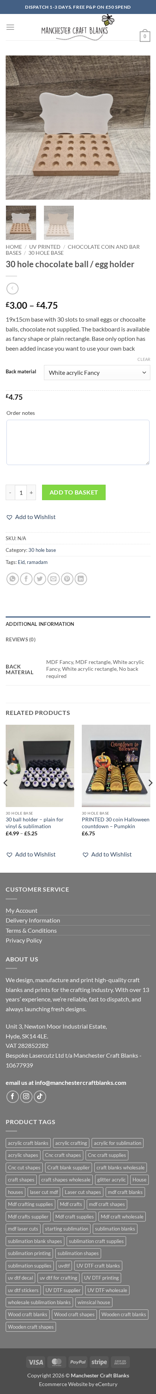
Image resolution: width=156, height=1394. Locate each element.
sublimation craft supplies (96, 1241)
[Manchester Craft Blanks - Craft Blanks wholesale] (78, 27)
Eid (21, 562)
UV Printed (45, 247)
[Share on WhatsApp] (12, 579)
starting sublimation (66, 1229)
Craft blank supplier (68, 1167)
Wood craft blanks (27, 1314)
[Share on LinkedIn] (81, 579)
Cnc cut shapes (24, 1167)
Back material (21, 371)
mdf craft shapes (107, 1204)
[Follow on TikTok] (40, 1097)
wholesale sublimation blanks (39, 1302)
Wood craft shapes (74, 1314)
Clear (143, 359)
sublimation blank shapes (35, 1241)
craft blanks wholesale (121, 1167)
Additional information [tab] (40, 624)
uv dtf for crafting (58, 1278)
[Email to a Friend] (53, 579)
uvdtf (64, 1266)
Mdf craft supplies (74, 1217)
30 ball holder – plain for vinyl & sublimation (35, 822)
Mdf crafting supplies (30, 1204)
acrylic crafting (71, 1143)
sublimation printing (29, 1253)
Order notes (20, 413)
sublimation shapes (78, 1253)
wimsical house (94, 1302)
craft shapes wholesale (65, 1180)
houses (15, 1192)
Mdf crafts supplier (28, 1217)
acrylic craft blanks (28, 1143)
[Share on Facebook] (26, 579)
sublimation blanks (115, 1229)
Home (14, 247)
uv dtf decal (20, 1278)
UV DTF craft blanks (98, 1266)
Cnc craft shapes (63, 1155)
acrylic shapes (23, 1155)
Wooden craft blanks (123, 1314)
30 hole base (46, 253)
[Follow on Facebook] (12, 1097)
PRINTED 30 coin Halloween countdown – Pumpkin (116, 822)
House (140, 1180)
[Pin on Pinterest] (67, 579)
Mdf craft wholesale (122, 1217)
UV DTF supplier (63, 1290)
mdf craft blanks (125, 1192)
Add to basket (74, 492)
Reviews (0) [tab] (21, 639)
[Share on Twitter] (40, 579)
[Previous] (18, 127)
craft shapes (21, 1180)
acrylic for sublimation (117, 1143)
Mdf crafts (71, 1204)
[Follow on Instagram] (26, 1097)
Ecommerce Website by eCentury (78, 1384)
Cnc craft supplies (107, 1155)
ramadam (37, 562)
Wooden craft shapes (31, 1327)
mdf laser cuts (23, 1229)
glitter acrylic (111, 1180)
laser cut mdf (44, 1192)
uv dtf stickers (23, 1290)
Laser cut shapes (83, 1192)
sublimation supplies (29, 1266)
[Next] (138, 127)
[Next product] (12, 288)
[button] (10, 27)
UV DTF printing (101, 1278)
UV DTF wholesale (107, 1290)
